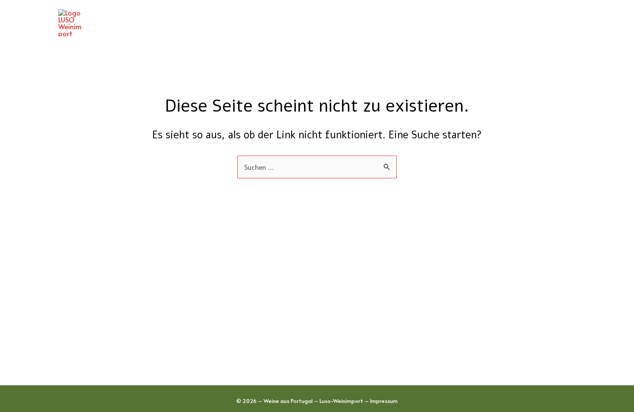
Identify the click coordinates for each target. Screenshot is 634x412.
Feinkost (442, 23)
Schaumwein (496, 23)
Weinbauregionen (314, 23)
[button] (268, 23)
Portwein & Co (386, 23)
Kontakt (552, 23)
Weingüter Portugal (233, 23)
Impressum (384, 401)
